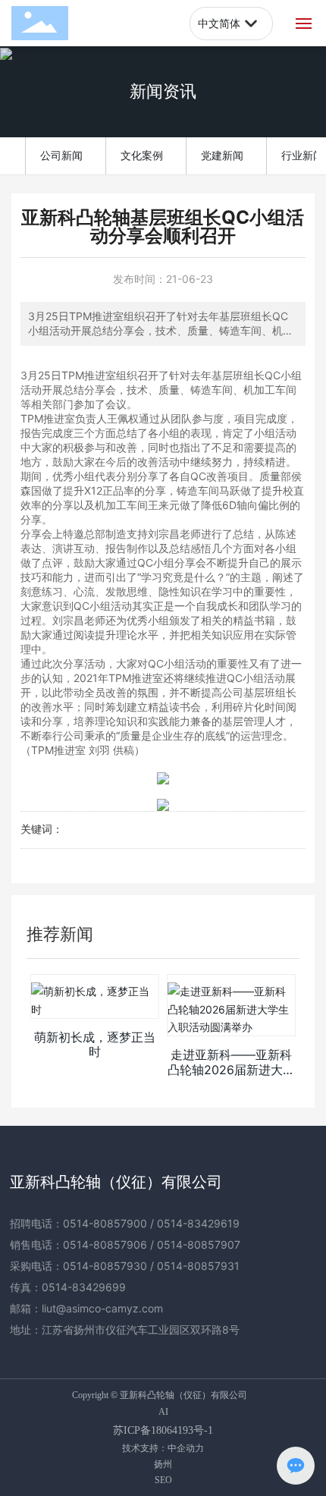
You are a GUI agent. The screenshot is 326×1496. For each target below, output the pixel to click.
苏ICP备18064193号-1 (163, 1430)
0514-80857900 (105, 1223)
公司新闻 (61, 155)
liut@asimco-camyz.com (102, 1308)
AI (163, 1411)
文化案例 (142, 155)
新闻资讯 (163, 91)
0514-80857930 (105, 1265)
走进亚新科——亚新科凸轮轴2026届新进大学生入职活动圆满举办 (231, 1069)
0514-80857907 (198, 1244)
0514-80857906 (105, 1244)
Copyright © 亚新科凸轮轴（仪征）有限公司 (159, 1395)
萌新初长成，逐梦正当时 (94, 1044)
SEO (163, 1480)
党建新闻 (222, 155)
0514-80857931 (198, 1265)
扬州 (163, 1463)
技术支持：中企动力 (163, 1448)
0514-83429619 (198, 1223)
